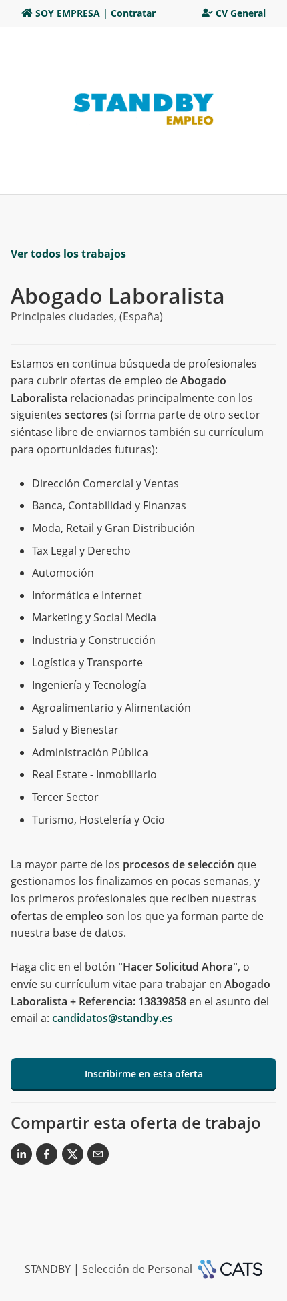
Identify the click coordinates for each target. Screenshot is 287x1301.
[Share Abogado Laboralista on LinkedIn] (21, 1156)
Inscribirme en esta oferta (144, 1073)
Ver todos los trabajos (68, 253)
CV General (241, 13)
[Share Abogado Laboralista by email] (98, 1156)
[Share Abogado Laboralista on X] (72, 1156)
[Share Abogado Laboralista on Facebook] (46, 1156)
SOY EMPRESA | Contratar (95, 13)
